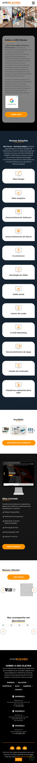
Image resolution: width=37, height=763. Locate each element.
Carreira (27, 686)
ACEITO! (18, 759)
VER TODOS (18, 577)
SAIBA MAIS (16, 115)
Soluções (22, 682)
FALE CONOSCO (13, 547)
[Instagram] (18, 748)
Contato (18, 690)
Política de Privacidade (24, 757)
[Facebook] (12, 748)
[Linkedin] (25, 748)
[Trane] (26, 589)
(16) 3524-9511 (19, 706)
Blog (17, 686)
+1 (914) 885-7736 (19, 733)
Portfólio (7, 686)
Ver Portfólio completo (19, 443)
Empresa (10, 682)
